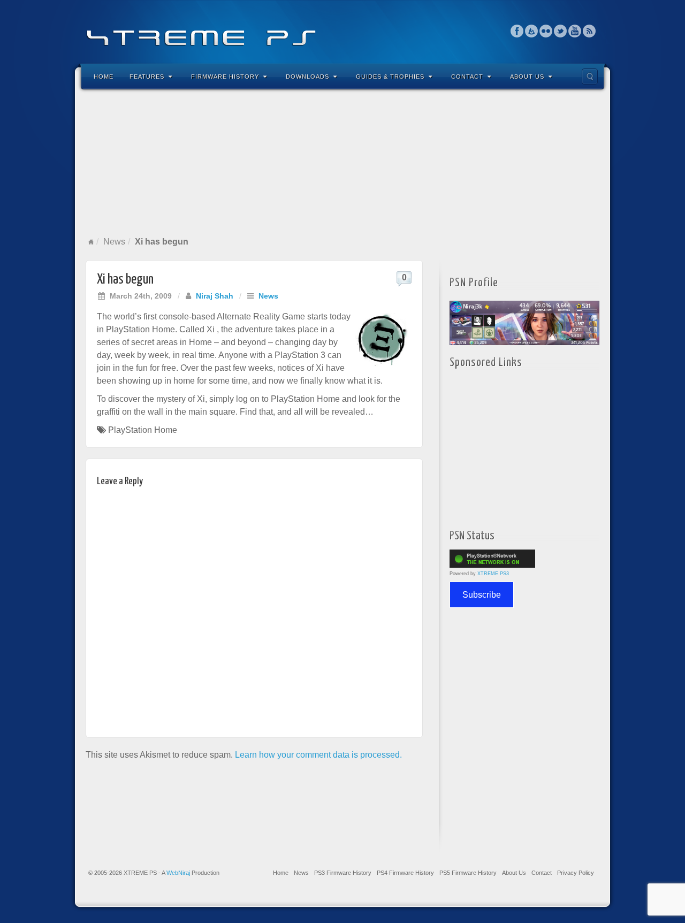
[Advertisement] (342, 162)
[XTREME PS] (342, 31)
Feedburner (531, 31)
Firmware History (225, 76)
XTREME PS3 (493, 573)
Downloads (307, 76)
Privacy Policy (575, 872)
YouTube (575, 31)
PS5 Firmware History (468, 872)
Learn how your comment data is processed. (318, 754)
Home (103, 76)
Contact (467, 76)
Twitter (560, 31)
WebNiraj (178, 872)
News (114, 241)
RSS (589, 31)
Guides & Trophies (390, 76)
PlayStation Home (142, 429)
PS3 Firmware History (342, 872)
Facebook (517, 31)
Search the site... (590, 76)
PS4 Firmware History (405, 872)
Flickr (546, 31)
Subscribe (481, 594)
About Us (527, 76)
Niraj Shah (214, 296)
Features (147, 76)
